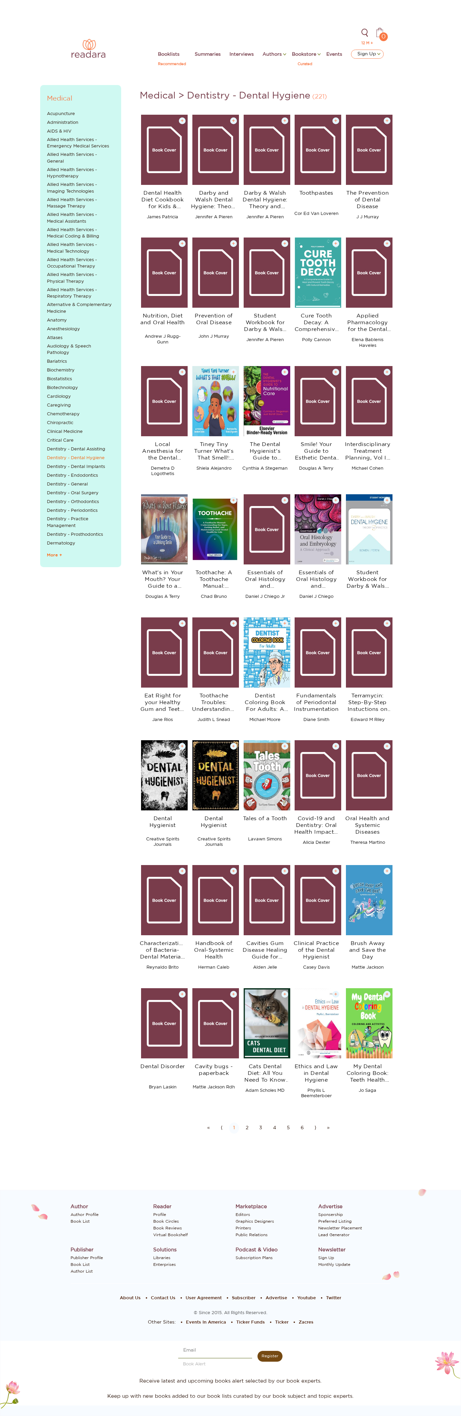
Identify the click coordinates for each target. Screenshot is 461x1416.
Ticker (282, 1322)
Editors (243, 1215)
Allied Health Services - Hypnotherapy (72, 173)
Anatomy (57, 320)
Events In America (206, 1322)
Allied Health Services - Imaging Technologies (72, 188)
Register (270, 1356)
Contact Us (163, 1298)
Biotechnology (62, 388)
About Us (130, 1298)
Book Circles (166, 1221)
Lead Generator (334, 1235)
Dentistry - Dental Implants (76, 467)
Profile (159, 1215)
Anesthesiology (63, 329)
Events (334, 54)
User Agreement (204, 1298)
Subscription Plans (254, 1258)
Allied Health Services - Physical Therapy (72, 278)
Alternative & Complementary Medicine (79, 308)
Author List (82, 1271)
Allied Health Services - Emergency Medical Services (78, 143)
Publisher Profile (87, 1258)
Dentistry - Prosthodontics (75, 534)
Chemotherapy (63, 414)
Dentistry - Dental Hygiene (76, 458)
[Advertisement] (81, 685)
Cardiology (59, 396)
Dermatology (61, 543)
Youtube (306, 1298)
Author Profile (85, 1215)
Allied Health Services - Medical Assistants (72, 218)
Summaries (208, 54)
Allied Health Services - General (72, 158)
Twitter (333, 1298)
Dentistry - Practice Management (67, 522)
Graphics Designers (255, 1221)
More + (54, 555)
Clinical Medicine (65, 431)
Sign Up (367, 54)
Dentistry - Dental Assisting (76, 449)
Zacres (306, 1322)
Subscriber (243, 1298)
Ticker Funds (250, 1322)
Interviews (241, 54)
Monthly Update (334, 1264)
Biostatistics (59, 379)
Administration (62, 122)
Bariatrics (57, 361)
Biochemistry (61, 370)
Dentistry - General (67, 484)
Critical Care (60, 440)
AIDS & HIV (59, 131)
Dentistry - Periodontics (72, 510)
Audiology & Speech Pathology (69, 349)
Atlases (54, 338)
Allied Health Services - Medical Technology (72, 248)
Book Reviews (167, 1228)
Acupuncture (61, 114)
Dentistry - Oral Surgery (73, 493)
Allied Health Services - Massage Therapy (72, 203)
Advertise (276, 1298)
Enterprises (164, 1264)
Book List (80, 1221)
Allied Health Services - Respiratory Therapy (72, 293)
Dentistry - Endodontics (72, 475)
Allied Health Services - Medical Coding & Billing (73, 233)
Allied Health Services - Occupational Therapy (72, 263)
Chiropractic (60, 423)
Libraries (161, 1258)
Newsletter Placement (340, 1228)
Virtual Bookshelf (170, 1235)
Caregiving (59, 405)
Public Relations (252, 1235)
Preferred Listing (335, 1221)
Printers (243, 1228)
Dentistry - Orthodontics (73, 502)
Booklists (169, 54)
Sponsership (330, 1215)
